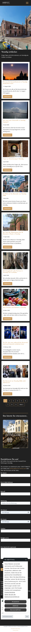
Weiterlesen (7, 96)
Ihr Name (3, 473)
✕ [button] (25, 559)
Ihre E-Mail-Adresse (7, 482)
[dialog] (15, 585)
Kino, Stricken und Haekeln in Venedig (14, 307)
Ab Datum (4, 510)
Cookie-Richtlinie (10, 592)
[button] (15, 434)
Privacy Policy (15, 630)
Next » (21, 404)
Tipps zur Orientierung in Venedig (13, 159)
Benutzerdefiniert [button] (15, 610)
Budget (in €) (5, 538)
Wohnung (4, 501)
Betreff (3, 491)
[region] (15, 434)
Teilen (27, 616)
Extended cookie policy (15, 628)
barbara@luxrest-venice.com (18, 468)
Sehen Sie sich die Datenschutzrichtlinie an (12, 596)
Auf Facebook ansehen (7, 616)
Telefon (3, 528)
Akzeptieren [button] (15, 601)
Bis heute (3, 519)
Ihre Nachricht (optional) (8, 547)
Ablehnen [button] (15, 606)
